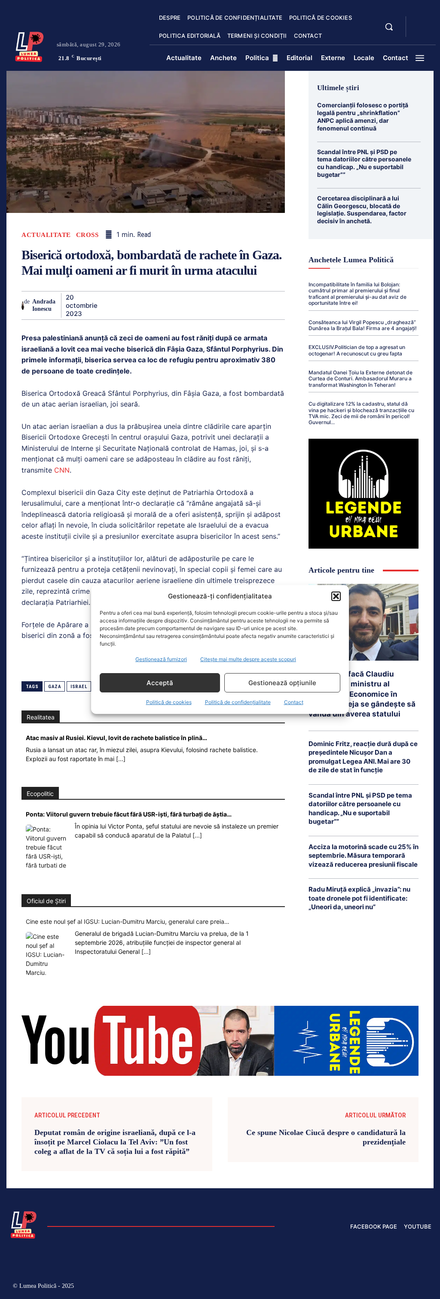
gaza (54, 686)
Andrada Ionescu (43, 305)
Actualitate (46, 235)
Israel (78, 686)
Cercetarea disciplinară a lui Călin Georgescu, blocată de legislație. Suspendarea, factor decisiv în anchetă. (361, 209)
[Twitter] (125, 305)
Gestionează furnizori (161, 659)
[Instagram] (333, 1287)
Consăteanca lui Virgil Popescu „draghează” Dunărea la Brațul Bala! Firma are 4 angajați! (363, 325)
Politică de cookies (169, 702)
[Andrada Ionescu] (22, 305)
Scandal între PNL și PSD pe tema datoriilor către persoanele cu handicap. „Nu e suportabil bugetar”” (364, 163)
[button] (336, 596)
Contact (293, 702)
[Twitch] (370, 1287)
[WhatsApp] (165, 305)
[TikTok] (352, 1287)
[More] (284, 305)
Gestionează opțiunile (282, 683)
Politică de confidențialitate (238, 702)
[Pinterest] (145, 305)
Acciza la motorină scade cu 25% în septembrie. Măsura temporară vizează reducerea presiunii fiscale (364, 855)
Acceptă (160, 683)
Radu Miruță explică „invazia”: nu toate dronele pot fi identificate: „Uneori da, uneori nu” (359, 898)
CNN (62, 470)
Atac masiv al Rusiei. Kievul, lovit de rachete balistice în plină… (116, 737)
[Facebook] (106, 305)
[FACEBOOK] (420, 21)
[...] (120, 758)
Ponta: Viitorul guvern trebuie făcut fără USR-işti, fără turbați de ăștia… (129, 814)
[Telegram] (244, 305)
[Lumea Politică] (29, 45)
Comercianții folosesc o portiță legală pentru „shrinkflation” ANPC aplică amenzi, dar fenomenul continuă (362, 116)
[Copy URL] (264, 305)
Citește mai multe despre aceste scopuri (248, 659)
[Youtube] (425, 1287)
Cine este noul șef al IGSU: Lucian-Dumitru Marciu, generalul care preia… (127, 921)
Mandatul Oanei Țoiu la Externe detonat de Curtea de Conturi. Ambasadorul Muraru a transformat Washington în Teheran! (360, 378)
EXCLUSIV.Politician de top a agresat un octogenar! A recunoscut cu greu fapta (357, 350)
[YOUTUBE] (420, 32)
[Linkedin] (185, 305)
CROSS (87, 235)
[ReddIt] (205, 305)
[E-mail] (224, 305)
